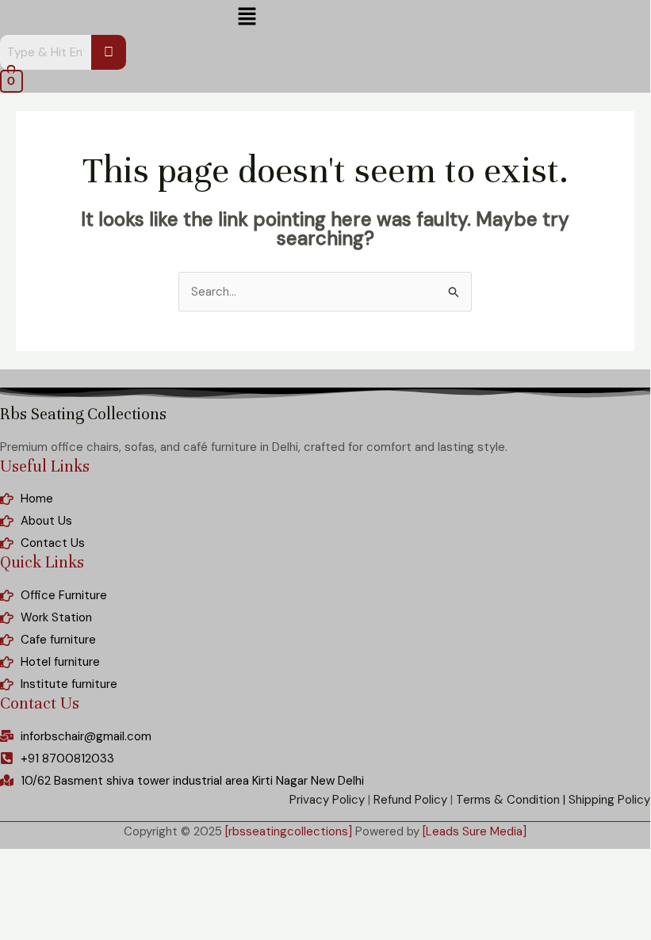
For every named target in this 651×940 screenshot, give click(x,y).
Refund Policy (410, 800)
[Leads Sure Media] (475, 831)
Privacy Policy (327, 800)
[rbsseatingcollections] (288, 831)
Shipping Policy (609, 800)
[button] (246, 17)
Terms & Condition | (510, 800)
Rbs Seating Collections (83, 414)
